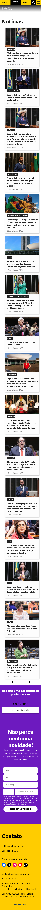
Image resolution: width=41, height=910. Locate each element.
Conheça (25, 2)
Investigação (12, 174)
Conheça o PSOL (10, 851)
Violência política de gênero (17, 296)
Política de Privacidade (13, 846)
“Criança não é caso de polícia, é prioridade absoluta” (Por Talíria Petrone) (22, 628)
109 (19, 682)
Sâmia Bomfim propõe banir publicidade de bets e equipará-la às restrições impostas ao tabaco (22, 589)
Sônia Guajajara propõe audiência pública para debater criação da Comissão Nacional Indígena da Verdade (22, 224)
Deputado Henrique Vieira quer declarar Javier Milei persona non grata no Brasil (22, 97)
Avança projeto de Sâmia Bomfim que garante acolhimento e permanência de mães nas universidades (22, 669)
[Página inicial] (7, 8)
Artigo (9, 338)
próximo (27, 682)
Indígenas (11, 49)
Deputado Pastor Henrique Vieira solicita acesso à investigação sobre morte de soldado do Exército (22, 182)
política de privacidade (17, 802)
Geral (9, 257)
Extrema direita (13, 91)
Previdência (11, 374)
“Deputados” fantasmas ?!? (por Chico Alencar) (21, 343)
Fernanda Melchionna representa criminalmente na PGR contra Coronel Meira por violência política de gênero (22, 304)
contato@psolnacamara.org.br (16, 874)
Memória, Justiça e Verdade (17, 216)
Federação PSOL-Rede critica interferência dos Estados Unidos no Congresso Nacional (21, 264)
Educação (11, 458)
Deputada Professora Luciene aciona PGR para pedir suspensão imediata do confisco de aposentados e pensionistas (22, 382)
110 (22, 682)
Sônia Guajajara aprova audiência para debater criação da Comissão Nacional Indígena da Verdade (22, 57)
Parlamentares (15, 2)
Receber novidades (20, 809)
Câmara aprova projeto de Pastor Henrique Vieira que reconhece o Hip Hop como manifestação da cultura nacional (22, 507)
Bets (9, 541)
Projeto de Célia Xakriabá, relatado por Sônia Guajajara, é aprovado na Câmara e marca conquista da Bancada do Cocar (21, 424)
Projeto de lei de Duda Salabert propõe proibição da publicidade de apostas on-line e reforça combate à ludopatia (22, 549)
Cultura (10, 499)
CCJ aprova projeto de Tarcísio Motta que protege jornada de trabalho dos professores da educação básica (21, 466)
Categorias (20, 704)
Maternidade (12, 661)
